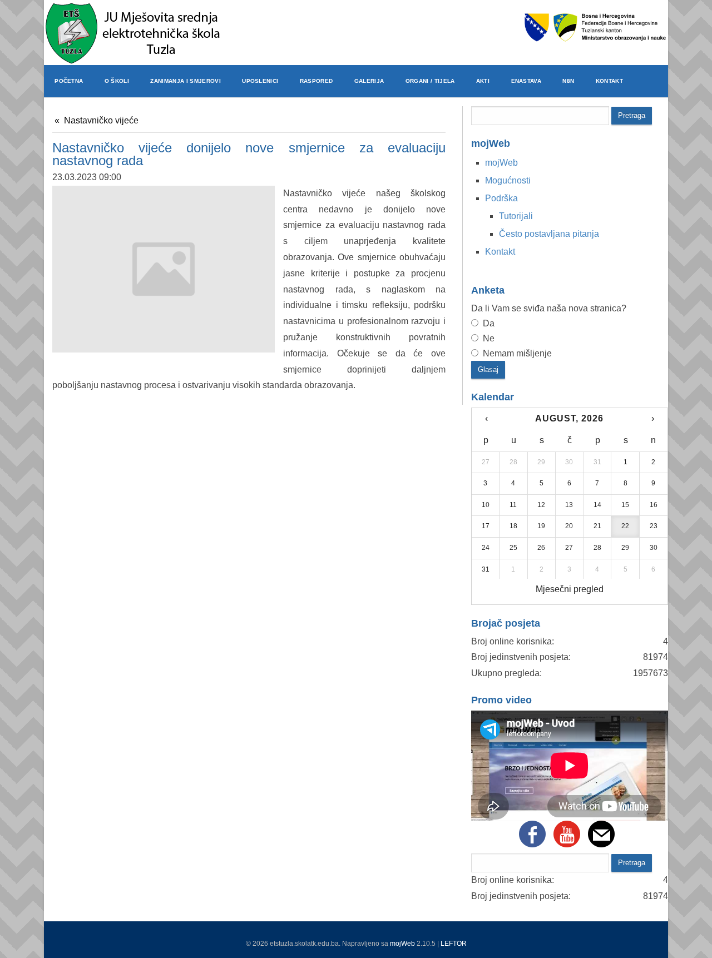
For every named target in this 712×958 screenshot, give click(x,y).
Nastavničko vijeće (101, 120)
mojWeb (402, 943)
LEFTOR (454, 943)
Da (488, 323)
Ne (488, 338)
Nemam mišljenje (516, 353)
